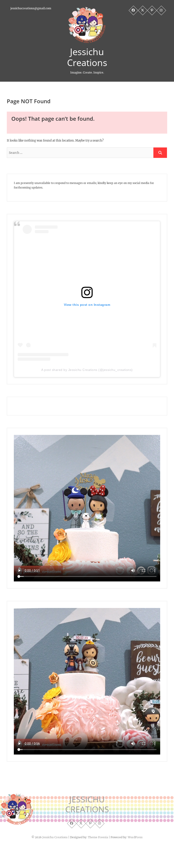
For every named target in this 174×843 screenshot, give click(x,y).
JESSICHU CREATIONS (87, 804)
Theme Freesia (98, 837)
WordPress (135, 837)
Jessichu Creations (87, 57)
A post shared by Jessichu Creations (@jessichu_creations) (87, 370)
